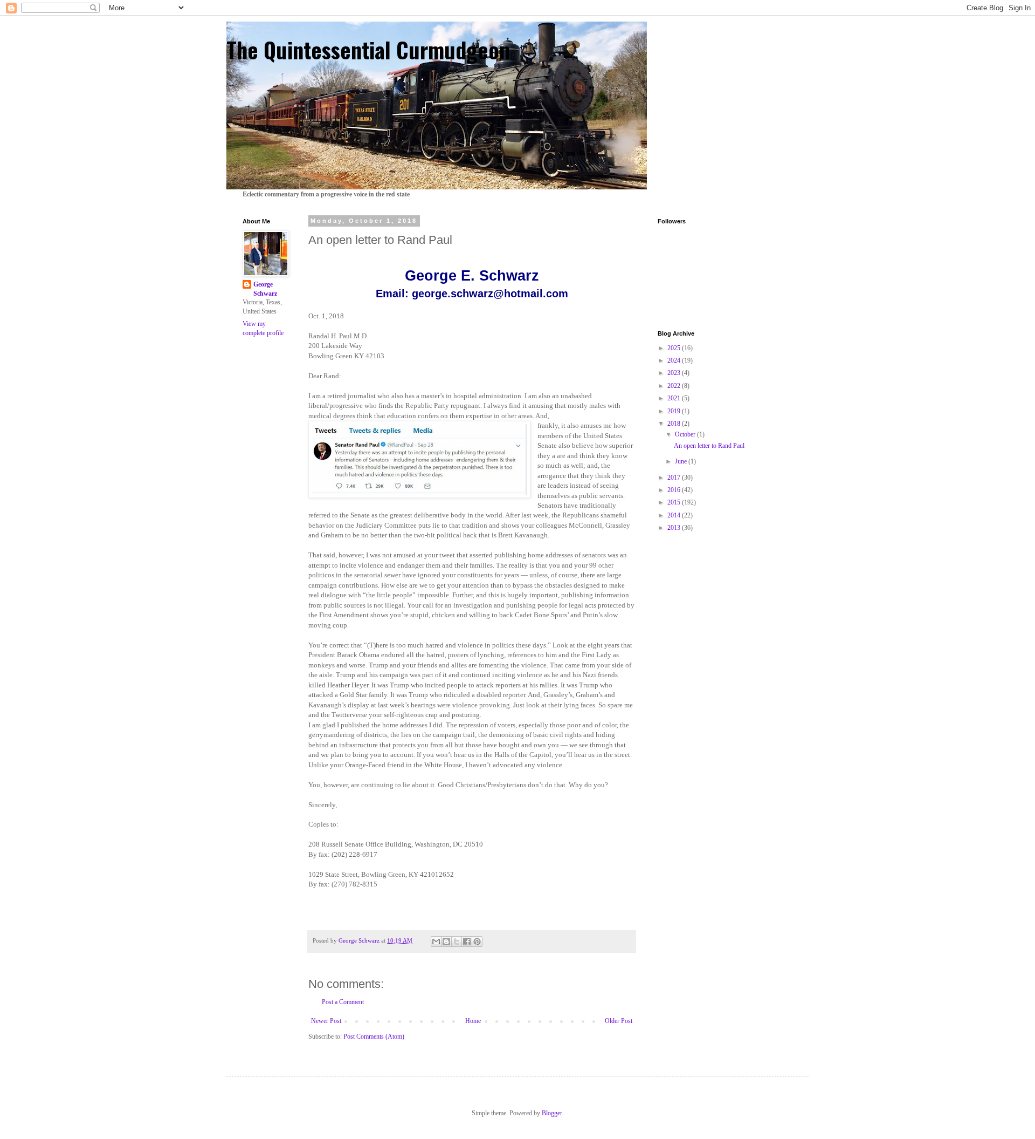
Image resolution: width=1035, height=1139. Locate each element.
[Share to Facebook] (466, 941)
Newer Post (326, 1021)
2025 (674, 348)
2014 (674, 515)
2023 (674, 373)
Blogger (552, 1113)
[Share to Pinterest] (477, 941)
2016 (674, 490)
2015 (674, 502)
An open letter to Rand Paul (709, 445)
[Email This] (436, 941)
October (686, 434)
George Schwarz (265, 289)
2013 (674, 527)
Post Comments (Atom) (373, 1036)
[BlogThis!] (446, 941)
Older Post (618, 1021)
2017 (674, 477)
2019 (674, 411)
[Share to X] (456, 941)
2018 (674, 423)
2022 (674, 386)
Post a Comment (343, 1002)
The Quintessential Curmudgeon (368, 49)
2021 (674, 398)
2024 (674, 360)
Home (473, 1021)
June (681, 461)
